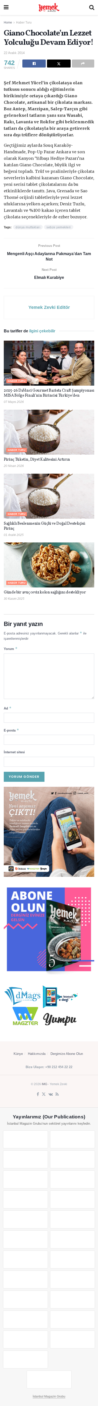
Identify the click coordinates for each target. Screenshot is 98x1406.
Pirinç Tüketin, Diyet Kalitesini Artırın (37, 459)
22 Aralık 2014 (14, 53)
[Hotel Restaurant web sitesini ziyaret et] (72, 1179)
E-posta (11, 730)
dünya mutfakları (28, 227)
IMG (44, 1084)
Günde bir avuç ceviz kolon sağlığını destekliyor (45, 592)
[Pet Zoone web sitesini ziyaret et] (49, 1379)
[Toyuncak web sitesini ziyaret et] (25, 1299)
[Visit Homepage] (48, 8)
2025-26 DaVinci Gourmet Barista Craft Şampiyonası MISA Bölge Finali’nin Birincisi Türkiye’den (49, 393)
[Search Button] (91, 7)
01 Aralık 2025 (14, 535)
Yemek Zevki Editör (49, 307)
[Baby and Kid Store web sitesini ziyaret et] (72, 1299)
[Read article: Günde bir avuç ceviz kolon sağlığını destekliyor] (49, 564)
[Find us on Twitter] (44, 1094)
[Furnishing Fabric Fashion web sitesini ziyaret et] (72, 1279)
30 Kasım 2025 (14, 598)
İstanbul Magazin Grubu (49, 1396)
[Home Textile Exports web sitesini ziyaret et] (25, 1279)
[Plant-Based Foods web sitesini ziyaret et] (72, 1199)
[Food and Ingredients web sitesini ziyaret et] (25, 1199)
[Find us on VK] (50, 1094)
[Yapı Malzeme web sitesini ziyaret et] (25, 1339)
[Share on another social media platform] (83, 64)
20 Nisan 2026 (14, 466)
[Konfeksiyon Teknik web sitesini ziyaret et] (25, 1239)
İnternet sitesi (14, 752)
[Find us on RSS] (57, 1094)
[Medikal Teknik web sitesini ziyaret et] (72, 1159)
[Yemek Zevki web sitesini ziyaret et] (25, 1179)
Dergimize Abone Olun (67, 1054)
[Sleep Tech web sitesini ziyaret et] (25, 1259)
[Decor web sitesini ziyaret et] (72, 1259)
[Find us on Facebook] (38, 1094)
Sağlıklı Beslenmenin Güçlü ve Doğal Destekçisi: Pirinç (45, 526)
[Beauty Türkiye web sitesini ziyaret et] (25, 1139)
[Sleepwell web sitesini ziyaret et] (72, 1239)
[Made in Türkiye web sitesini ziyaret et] (25, 1359)
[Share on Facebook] (34, 64)
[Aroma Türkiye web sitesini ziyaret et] (25, 1219)
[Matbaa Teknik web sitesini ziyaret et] (72, 1319)
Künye (18, 1054)
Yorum (11, 648)
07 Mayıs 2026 (14, 402)
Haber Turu (24, 22)
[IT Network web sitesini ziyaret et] (25, 1319)
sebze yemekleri (58, 227)
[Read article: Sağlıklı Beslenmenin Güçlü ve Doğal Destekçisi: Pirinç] (49, 496)
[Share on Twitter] (58, 64)
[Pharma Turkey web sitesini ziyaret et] (25, 1159)
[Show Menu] (6, 7)
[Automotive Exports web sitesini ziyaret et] (72, 1339)
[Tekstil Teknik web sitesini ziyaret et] (72, 1219)
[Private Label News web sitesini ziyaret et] (72, 1139)
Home (8, 22)
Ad (8, 708)
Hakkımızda (36, 1054)
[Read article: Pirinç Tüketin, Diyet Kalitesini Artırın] (49, 432)
